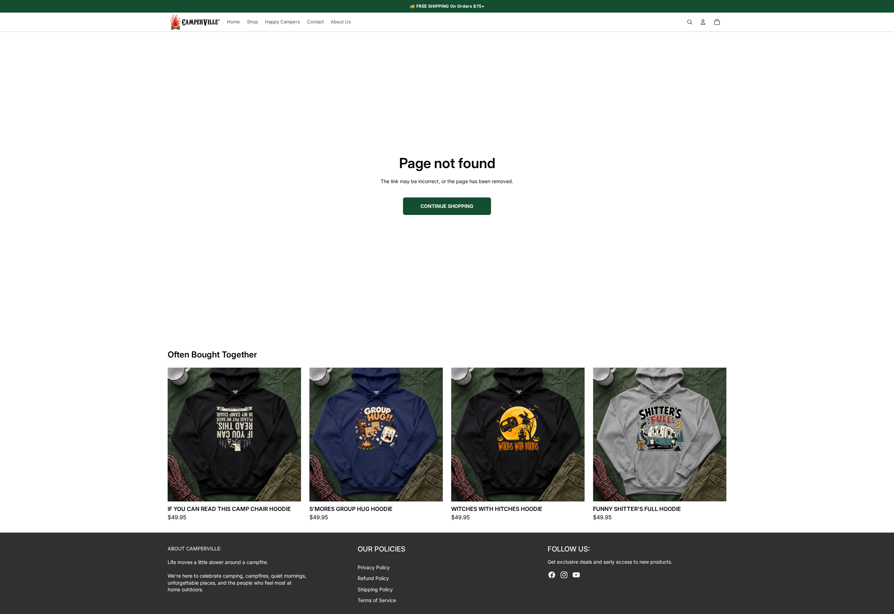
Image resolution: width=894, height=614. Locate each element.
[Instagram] (564, 575)
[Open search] (689, 22)
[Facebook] (552, 575)
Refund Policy (373, 578)
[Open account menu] (703, 22)
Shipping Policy (375, 589)
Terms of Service (377, 600)
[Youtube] (576, 575)
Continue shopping (447, 206)
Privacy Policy (374, 567)
